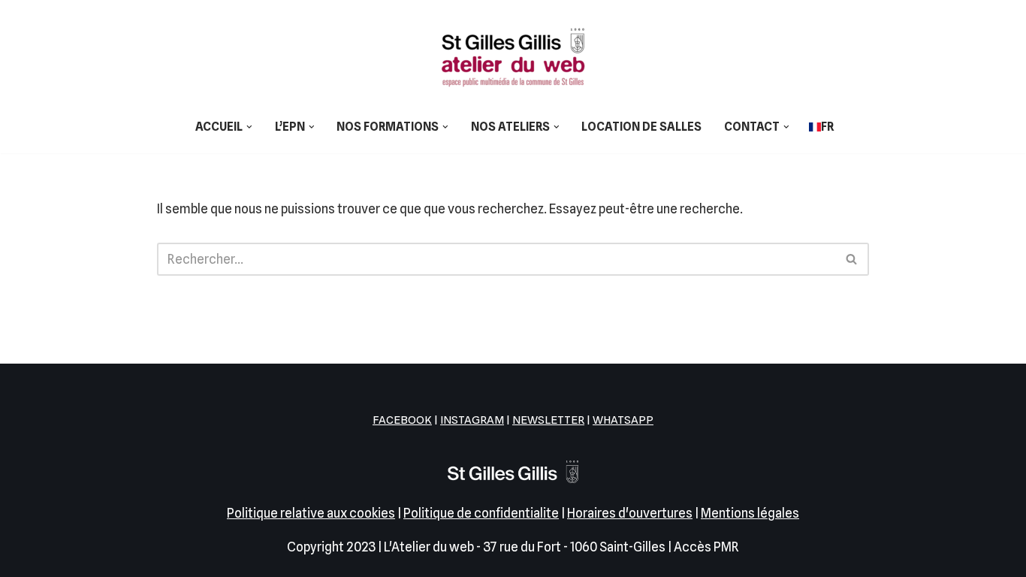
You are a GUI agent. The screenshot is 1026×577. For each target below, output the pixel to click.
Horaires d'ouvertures (630, 513)
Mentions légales (750, 513)
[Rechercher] (852, 259)
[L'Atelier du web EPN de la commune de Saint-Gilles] (513, 57)
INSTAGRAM (472, 420)
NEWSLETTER (548, 420)
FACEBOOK (402, 420)
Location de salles (641, 126)
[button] (249, 127)
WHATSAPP (623, 420)
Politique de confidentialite (481, 513)
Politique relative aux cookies (311, 513)
